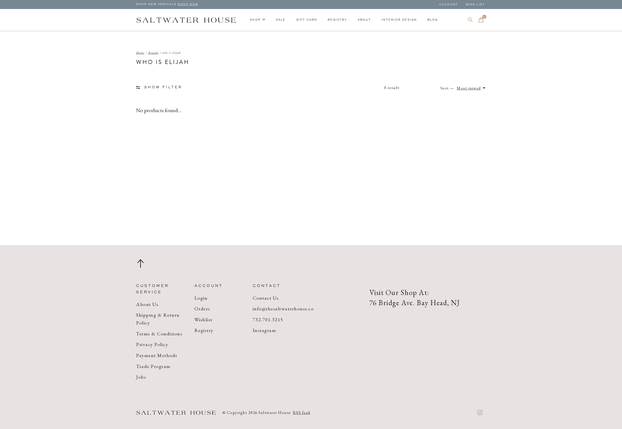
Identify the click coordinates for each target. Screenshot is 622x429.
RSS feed (301, 412)
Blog (432, 20)
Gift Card (306, 20)
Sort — (447, 88)
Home (140, 53)
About (364, 20)
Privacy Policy (152, 344)
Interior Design (399, 20)
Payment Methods (156, 355)
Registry (337, 20)
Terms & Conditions (159, 334)
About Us (147, 304)
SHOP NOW (188, 4)
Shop (255, 20)
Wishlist (203, 319)
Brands (153, 53)
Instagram (264, 330)
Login (201, 298)
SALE (280, 20)
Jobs (141, 377)
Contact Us (266, 298)
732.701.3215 (268, 319)
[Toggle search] (470, 20)
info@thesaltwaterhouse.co (283, 308)
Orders (202, 308)
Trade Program (153, 366)
